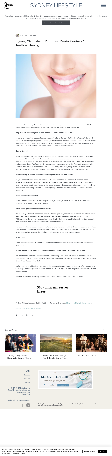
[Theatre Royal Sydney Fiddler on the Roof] (91, 343)
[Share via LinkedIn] (27, 315)
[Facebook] (23, 405)
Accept (102, 451)
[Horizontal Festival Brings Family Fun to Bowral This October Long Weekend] (56, 343)
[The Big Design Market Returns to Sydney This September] (20, 343)
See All (105, 330)
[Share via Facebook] (17, 315)
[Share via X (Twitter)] (22, 315)
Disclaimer (27, 378)
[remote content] (56, 289)
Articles (27, 382)
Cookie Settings (89, 451)
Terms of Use (26, 394)
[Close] (109, 451)
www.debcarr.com (23, 400)
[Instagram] (28, 405)
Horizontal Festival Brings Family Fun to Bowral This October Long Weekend (54, 356)
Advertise (27, 375)
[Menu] (103, 5)
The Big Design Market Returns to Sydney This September (18, 356)
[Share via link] (33, 315)
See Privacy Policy (18, 453)
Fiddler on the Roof (87, 355)
